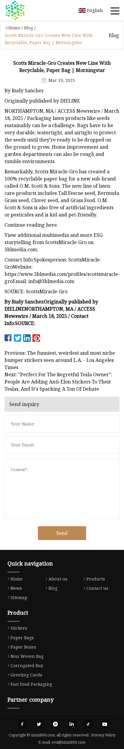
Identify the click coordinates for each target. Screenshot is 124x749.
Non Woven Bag (27, 656)
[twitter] (38, 724)
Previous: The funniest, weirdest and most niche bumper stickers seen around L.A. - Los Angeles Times (60, 360)
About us (57, 579)
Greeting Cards (26, 675)
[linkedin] (71, 724)
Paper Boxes (23, 647)
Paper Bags (22, 637)
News (16, 588)
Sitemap (19, 597)
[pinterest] (55, 724)
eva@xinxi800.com (68, 742)
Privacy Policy (103, 735)
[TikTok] (88, 724)
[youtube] (104, 724)
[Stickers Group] (23, 10)
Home (14, 28)
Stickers (19, 628)
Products (95, 579)
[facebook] (22, 724)
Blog (28, 28)
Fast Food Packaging (31, 684)
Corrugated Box (27, 665)
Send (62, 533)
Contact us (97, 588)
